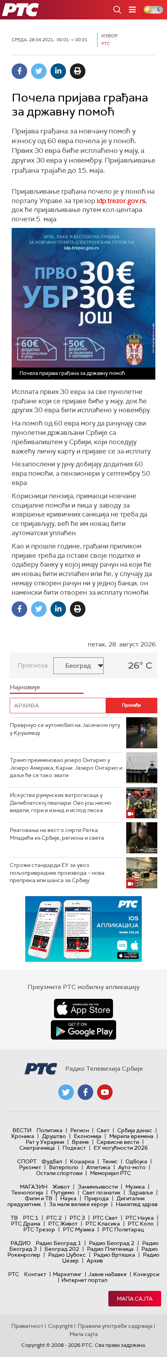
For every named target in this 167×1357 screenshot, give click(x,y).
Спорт (27, 1161)
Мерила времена (131, 1136)
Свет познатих (101, 1192)
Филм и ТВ (38, 1198)
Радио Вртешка (114, 1254)
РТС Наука (139, 1217)
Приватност (27, 1325)
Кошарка (82, 1161)
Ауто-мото (132, 1167)
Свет (103, 1130)
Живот (61, 1186)
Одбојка (136, 1161)
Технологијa (27, 1192)
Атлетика (98, 1167)
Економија (87, 1136)
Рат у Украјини (45, 1141)
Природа (96, 1198)
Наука (68, 1198)
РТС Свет (105, 1217)
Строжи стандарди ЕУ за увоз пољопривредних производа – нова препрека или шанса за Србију (57, 872)
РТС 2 (54, 1217)
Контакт (35, 1274)
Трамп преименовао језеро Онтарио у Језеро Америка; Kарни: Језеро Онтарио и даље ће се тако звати (66, 767)
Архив (95, 1260)
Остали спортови (59, 1173)
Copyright (60, 1325)
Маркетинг (67, 1274)
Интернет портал (84, 1279)
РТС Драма (25, 1223)
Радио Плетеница (110, 1248)
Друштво (54, 1136)
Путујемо (63, 1192)
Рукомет (30, 1167)
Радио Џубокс (67, 1254)
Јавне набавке (107, 1274)
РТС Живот (63, 1223)
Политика (50, 1130)
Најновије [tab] (25, 687)
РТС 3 (77, 1217)
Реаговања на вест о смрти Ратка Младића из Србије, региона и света (57, 833)
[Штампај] (77, 71)
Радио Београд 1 (58, 1243)
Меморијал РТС (110, 1173)
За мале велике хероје (78, 1204)
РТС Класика (102, 1223)
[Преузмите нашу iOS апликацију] (83, 1008)
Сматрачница (37, 1147)
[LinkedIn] (58, 71)
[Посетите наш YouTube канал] (105, 1092)
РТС (13, 1274)
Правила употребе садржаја (115, 1325)
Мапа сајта (135, 1298)
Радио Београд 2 (111, 1243)
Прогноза (32, 665)
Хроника (22, 1136)
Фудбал (52, 1161)
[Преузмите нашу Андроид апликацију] (83, 1030)
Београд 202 (62, 1248)
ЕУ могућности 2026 (121, 1147)
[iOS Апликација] (83, 929)
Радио (20, 1243)
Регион (79, 1130)
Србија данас (134, 1130)
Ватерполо (63, 1167)
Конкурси (146, 1274)
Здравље (140, 1192)
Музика (135, 1186)
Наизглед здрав (137, 1204)
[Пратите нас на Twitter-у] (66, 1092)
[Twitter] (39, 71)
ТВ (14, 1217)
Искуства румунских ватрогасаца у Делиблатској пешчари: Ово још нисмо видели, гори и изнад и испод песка (60, 802)
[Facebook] (19, 71)
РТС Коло (141, 1223)
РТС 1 (30, 1217)
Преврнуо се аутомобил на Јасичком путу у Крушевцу (65, 728)
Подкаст (74, 1147)
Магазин (33, 1186)
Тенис (110, 1161)
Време (80, 1141)
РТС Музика (78, 1229)
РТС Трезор (39, 1229)
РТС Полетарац (123, 1229)
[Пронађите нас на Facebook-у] (85, 1092)
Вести (21, 1130)
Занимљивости (98, 1186)
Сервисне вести (118, 1141)
